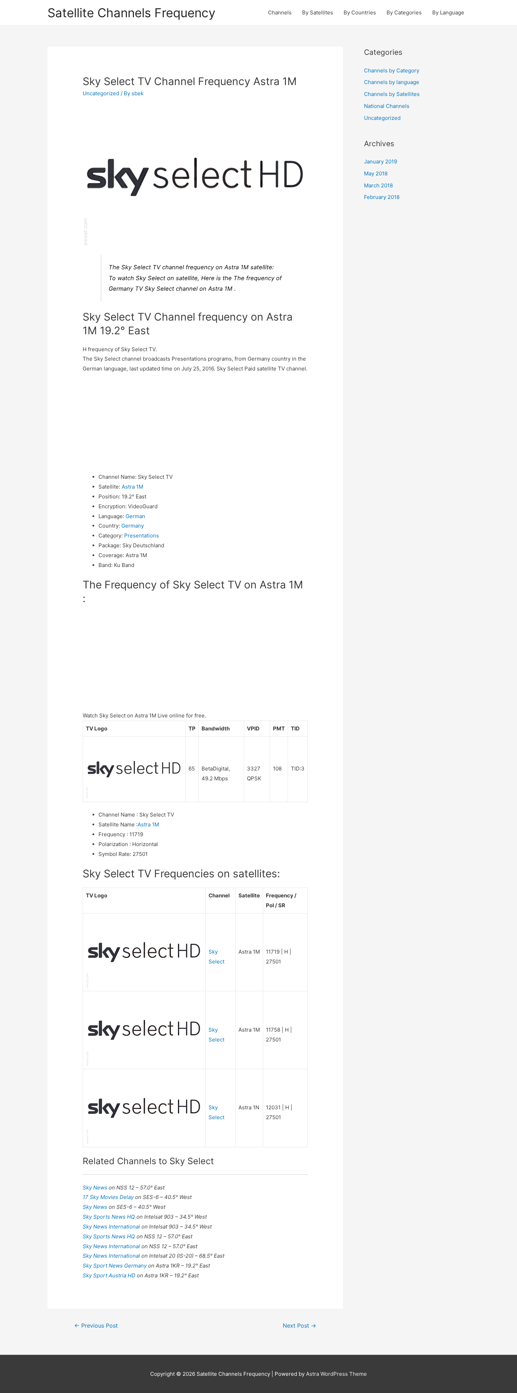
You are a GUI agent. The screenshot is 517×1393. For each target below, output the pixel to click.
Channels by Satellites (392, 94)
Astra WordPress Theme (336, 1374)
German (135, 516)
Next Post (299, 1325)
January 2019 (380, 161)
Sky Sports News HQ (109, 1216)
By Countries (360, 12)
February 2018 (382, 197)
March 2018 (378, 185)
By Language (448, 12)
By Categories (404, 12)
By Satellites (317, 12)
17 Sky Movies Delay (109, 1197)
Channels (280, 12)
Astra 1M (132, 486)
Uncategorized (101, 93)
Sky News (96, 1187)
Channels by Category (391, 70)
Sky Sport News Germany (115, 1265)
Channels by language (391, 82)
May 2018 (376, 173)
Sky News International (112, 1226)
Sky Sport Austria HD (110, 1275)
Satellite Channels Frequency (131, 12)
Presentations (141, 535)
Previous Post (96, 1325)
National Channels (386, 106)
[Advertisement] (195, 423)
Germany (132, 525)
